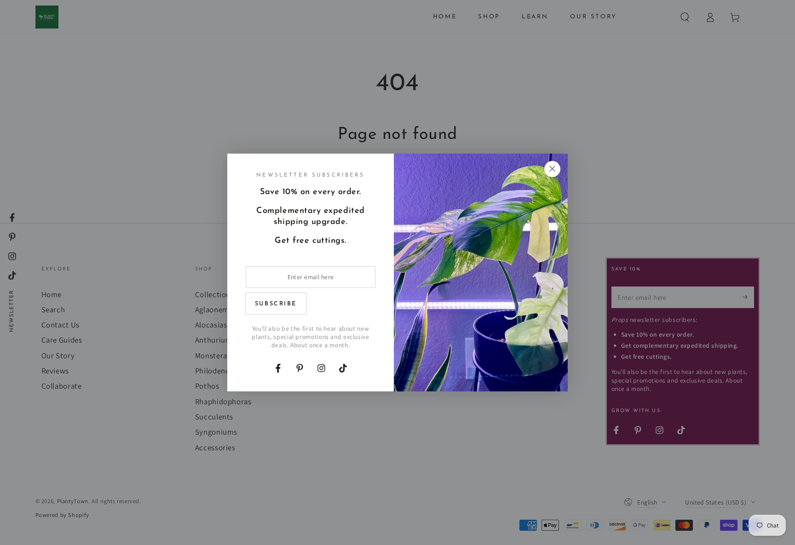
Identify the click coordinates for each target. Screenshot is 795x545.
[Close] (552, 168)
